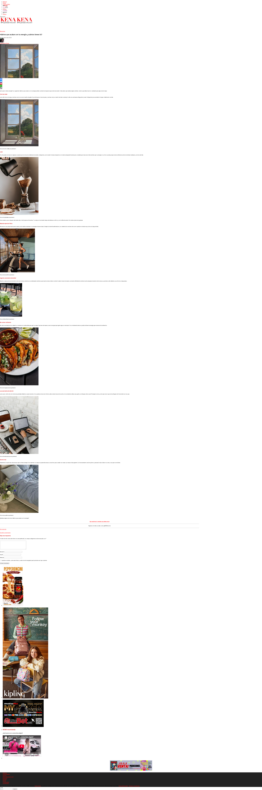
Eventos (5, 778)
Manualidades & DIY (8, 777)
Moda (4, 3)
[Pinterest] (99, 83)
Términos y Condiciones (134, 786)
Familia (4, 779)
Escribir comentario (5, 532)
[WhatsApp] (99, 86)
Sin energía (3, 529)
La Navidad (6, 783)
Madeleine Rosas (4, 43)
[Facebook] (99, 79)
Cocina (4, 775)
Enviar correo (38, 786)
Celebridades (6, 4)
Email (1, 555)
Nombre (2, 552)
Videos (4, 14)
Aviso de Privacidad (123, 786)
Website (2, 558)
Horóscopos (6, 782)
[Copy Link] (99, 88)
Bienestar (2, 31)
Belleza (5, 1)
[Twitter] (99, 81)
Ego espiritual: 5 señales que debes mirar (100, 521)
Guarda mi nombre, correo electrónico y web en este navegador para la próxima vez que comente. (24, 560)
